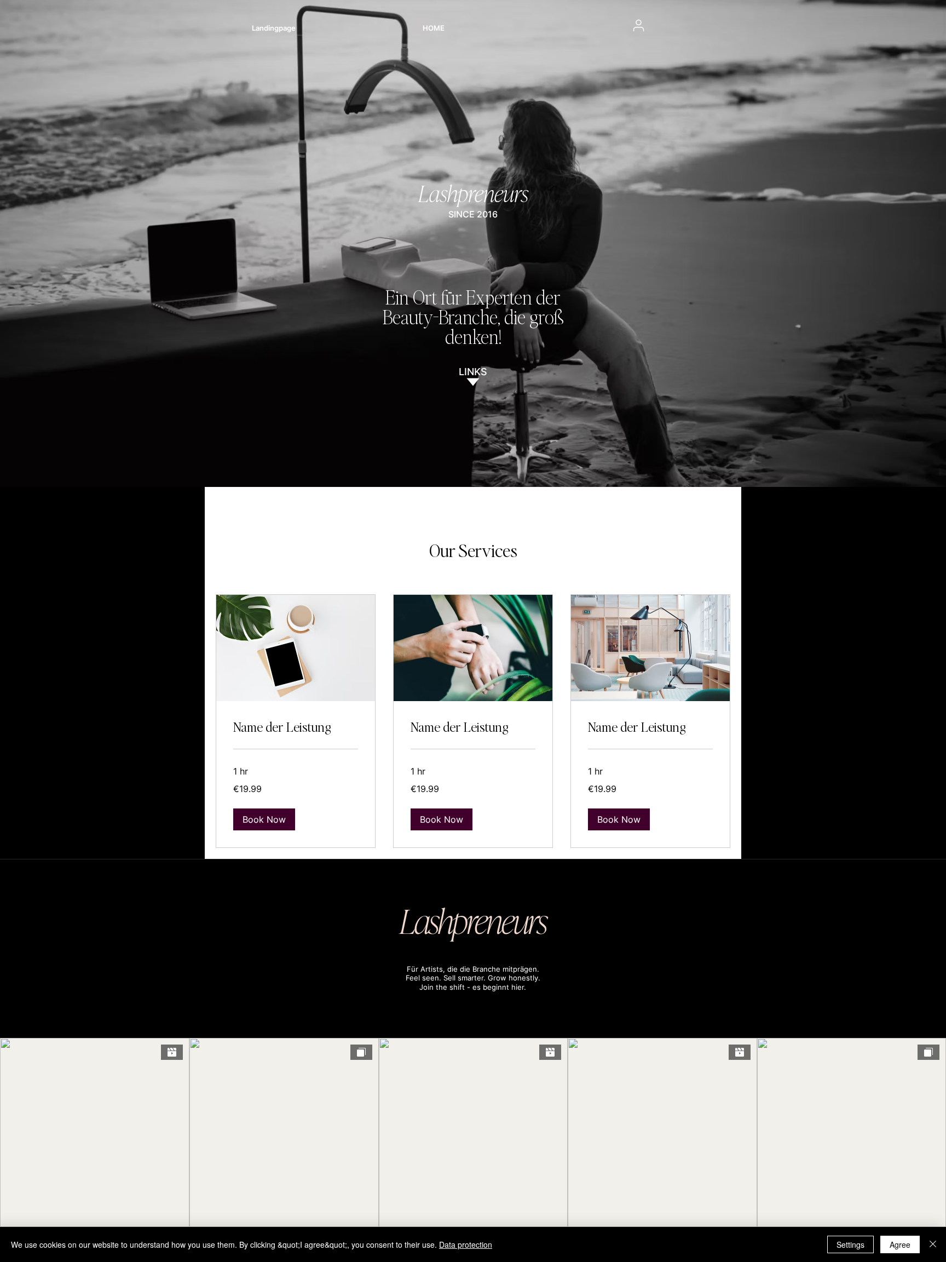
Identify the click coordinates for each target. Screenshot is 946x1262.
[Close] (932, 1244)
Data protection (465, 1244)
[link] (295, 727)
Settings (850, 1244)
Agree (900, 1244)
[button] (264, 819)
